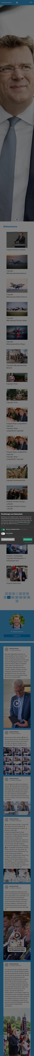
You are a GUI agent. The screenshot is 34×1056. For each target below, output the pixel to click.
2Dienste (9, 534)
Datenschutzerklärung (22, 523)
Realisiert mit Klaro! (28, 542)
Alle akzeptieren (28, 539)
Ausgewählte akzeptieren (8, 539)
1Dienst (8, 531)
